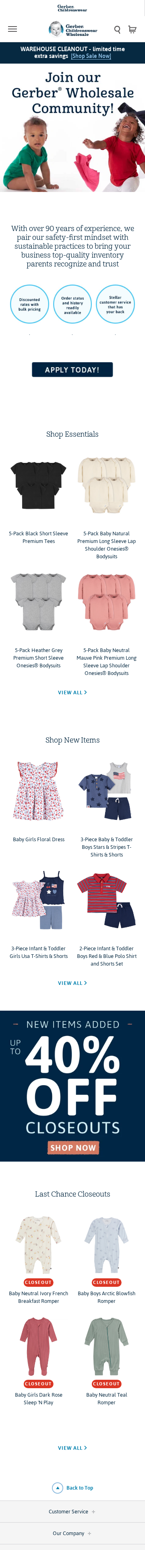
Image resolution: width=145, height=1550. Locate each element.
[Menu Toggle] (24, 29)
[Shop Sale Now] (91, 56)
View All (71, 692)
